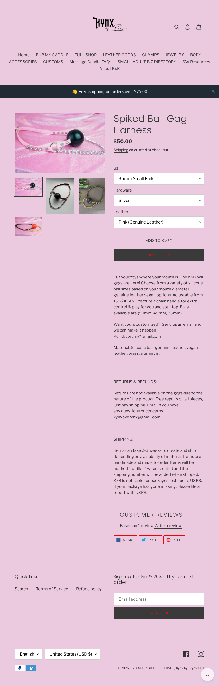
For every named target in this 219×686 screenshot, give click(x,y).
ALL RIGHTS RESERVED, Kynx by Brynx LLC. (171, 668)
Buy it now (159, 254)
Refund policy (89, 589)
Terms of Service (52, 589)
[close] (213, 91)
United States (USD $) (71, 654)
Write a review (168, 525)
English (27, 654)
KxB (134, 668)
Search (21, 589)
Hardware (123, 190)
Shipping (121, 149)
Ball (117, 168)
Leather (121, 211)
